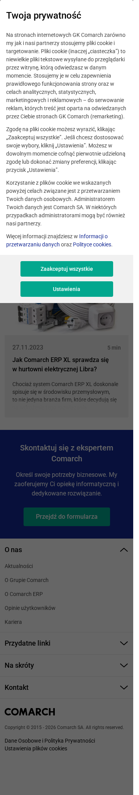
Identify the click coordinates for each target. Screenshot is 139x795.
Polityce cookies (92, 244)
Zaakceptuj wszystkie (67, 269)
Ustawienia (66, 289)
